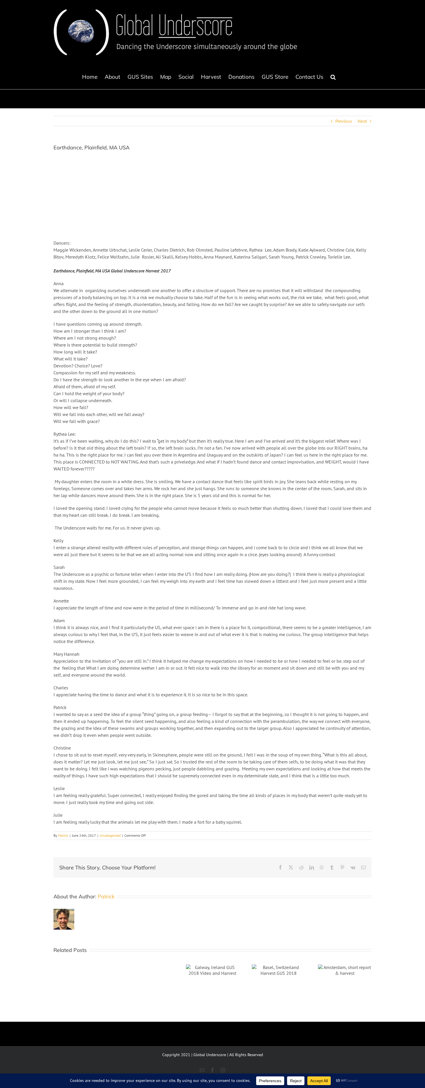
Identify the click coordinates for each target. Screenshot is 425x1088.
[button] (333, 77)
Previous (343, 121)
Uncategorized (110, 835)
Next (362, 121)
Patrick (63, 835)
